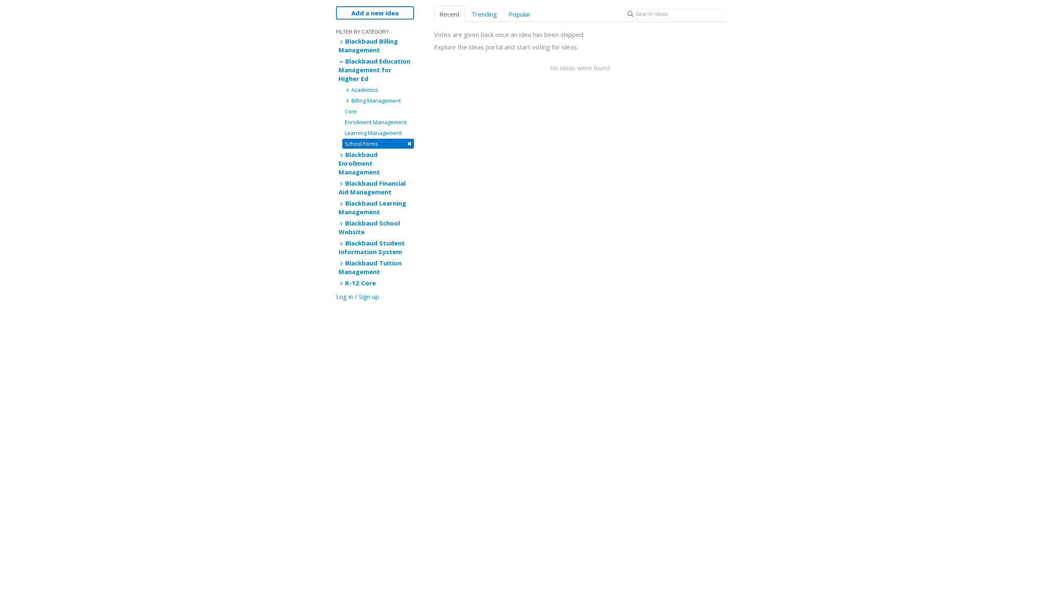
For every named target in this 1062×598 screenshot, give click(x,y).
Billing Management (375, 100)
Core (351, 111)
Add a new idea (375, 13)
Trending (484, 14)
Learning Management (373, 133)
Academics (364, 89)
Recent (449, 14)
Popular (520, 14)
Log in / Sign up (357, 296)
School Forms (378, 143)
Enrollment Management (376, 122)
